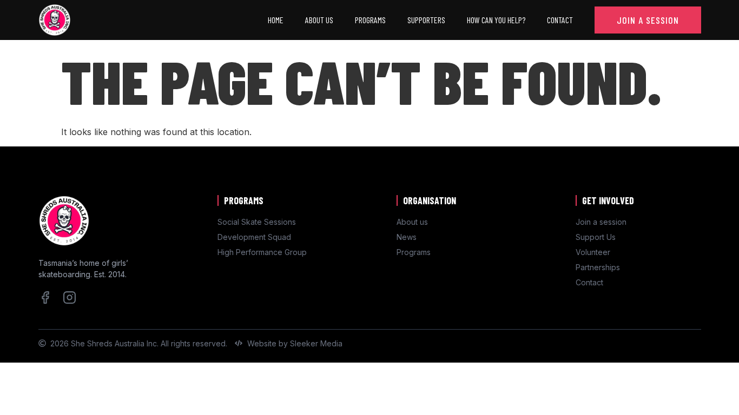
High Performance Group (262, 252)
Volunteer (593, 252)
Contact (560, 20)
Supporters (426, 20)
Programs (370, 20)
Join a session (601, 221)
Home (275, 20)
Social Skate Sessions (256, 221)
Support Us (596, 237)
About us (412, 221)
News (407, 237)
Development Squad (254, 237)
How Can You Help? (496, 20)
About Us (319, 20)
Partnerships (598, 267)
